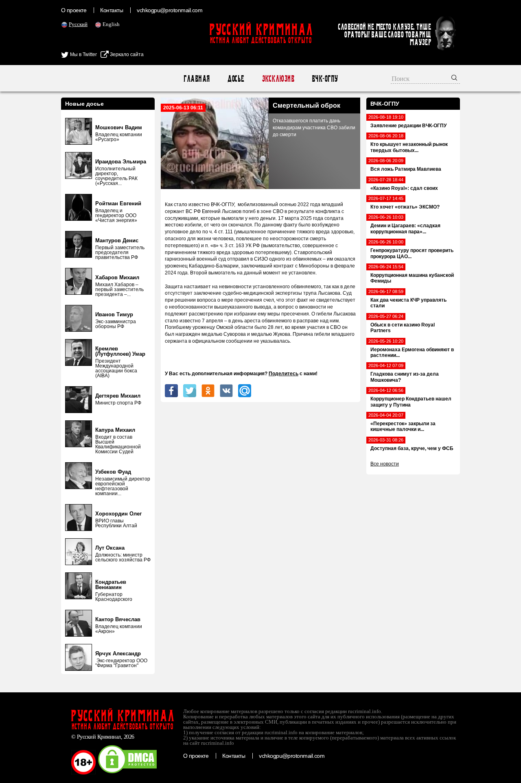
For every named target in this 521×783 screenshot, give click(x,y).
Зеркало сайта (126, 54)
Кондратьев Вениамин (110, 584)
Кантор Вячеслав (117, 619)
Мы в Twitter (83, 54)
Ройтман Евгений (118, 203)
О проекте (73, 10)
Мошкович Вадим (118, 127)
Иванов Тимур (114, 314)
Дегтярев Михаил (117, 396)
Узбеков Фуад (113, 472)
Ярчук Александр (118, 653)
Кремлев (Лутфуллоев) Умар (120, 351)
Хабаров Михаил (117, 277)
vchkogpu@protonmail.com (169, 10)
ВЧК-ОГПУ (324, 78)
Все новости (384, 464)
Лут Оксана (110, 548)
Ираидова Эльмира (120, 162)
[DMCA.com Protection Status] (127, 773)
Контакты (111, 10)
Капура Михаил (115, 430)
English (111, 24)
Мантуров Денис (116, 240)
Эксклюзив (278, 78)
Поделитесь (283, 373)
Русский (78, 24)
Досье (235, 78)
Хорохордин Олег (118, 514)
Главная (196, 78)
